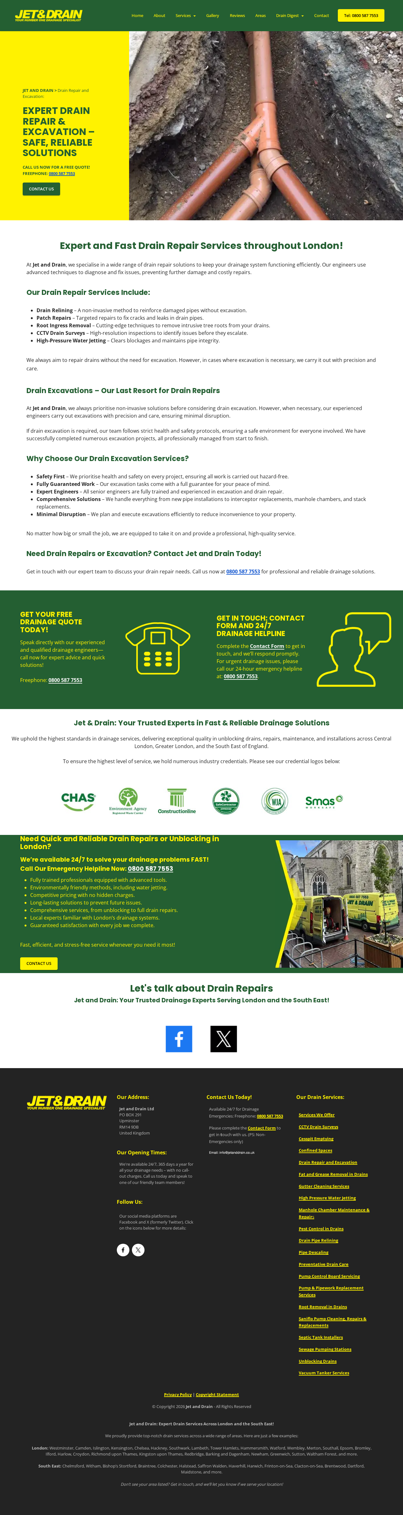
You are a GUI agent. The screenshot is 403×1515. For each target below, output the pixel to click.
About (159, 15)
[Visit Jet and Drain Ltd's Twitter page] (138, 1250)
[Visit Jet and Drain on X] (224, 1039)
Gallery (212, 15)
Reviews (237, 15)
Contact (321, 15)
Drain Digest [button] (287, 15)
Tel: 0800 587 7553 (361, 15)
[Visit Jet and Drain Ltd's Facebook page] (123, 1250)
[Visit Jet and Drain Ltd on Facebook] (179, 1039)
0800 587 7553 (150, 869)
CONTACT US (41, 189)
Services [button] (183, 15)
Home (137, 15)
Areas (260, 15)
